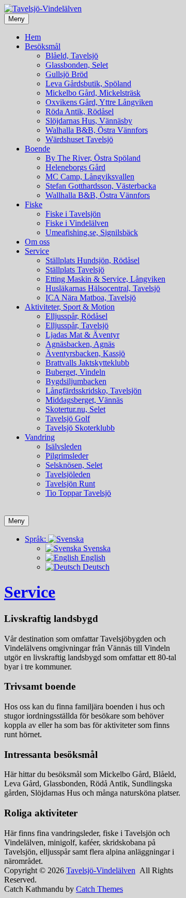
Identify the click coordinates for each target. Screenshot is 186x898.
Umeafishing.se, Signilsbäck (91, 232)
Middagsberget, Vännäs (84, 399)
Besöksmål (42, 46)
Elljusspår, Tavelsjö (77, 325)
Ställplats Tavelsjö (74, 269)
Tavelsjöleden (67, 474)
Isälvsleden (63, 446)
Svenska (96, 548)
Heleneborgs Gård (75, 167)
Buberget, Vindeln (75, 372)
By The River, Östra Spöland (93, 158)
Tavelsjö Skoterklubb (80, 427)
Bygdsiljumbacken (75, 381)
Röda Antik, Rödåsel (79, 111)
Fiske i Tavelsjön (73, 213)
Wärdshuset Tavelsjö (79, 139)
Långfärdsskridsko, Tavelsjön (93, 390)
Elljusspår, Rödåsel (76, 316)
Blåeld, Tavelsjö (71, 55)
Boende (37, 148)
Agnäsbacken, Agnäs (80, 344)
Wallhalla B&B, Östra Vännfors (97, 195)
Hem (33, 37)
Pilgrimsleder (66, 455)
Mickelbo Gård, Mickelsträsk (93, 92)
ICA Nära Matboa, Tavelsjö (90, 297)
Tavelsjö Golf (67, 418)
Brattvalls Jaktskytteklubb (87, 362)
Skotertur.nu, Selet (75, 409)
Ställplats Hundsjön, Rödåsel (92, 260)
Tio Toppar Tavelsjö (78, 493)
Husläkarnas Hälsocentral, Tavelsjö (102, 288)
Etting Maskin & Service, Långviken (105, 279)
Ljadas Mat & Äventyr (82, 334)
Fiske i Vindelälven (77, 223)
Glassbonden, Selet (76, 64)
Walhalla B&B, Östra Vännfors (96, 130)
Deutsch (95, 566)
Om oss (37, 241)
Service (37, 251)
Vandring (40, 437)
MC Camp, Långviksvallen (89, 176)
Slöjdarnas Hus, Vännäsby (88, 120)
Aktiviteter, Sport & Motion (70, 306)
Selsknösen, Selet (73, 465)
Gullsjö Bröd (66, 74)
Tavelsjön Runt (70, 483)
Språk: (36, 539)
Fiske (33, 204)
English (92, 557)
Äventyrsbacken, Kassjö (85, 353)
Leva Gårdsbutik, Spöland (88, 83)
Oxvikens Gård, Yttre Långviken (99, 102)
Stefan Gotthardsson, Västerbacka (100, 185)
